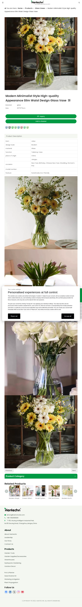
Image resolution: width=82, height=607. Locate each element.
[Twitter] (14, 592)
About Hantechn (10, 534)
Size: (7, 108)
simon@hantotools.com (16, 515)
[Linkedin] (10, 592)
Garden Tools (9, 553)
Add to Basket (41, 121)
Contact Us (8, 544)
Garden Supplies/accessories (15, 556)
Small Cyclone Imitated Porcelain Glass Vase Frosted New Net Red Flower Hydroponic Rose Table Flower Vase (41, 498)
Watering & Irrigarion (12, 579)
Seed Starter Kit (10, 576)
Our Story (7, 541)
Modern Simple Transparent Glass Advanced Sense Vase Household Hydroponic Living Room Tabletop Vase (14, 498)
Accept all (67, 316)
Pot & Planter (9, 572)
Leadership (8, 537)
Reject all (14, 316)
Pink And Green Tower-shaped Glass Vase (54, 498)
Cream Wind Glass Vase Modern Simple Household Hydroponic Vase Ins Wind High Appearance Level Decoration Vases (27, 498)
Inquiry (42, 116)
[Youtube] (22, 592)
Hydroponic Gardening (12, 563)
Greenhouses (9, 560)
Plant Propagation (11, 582)
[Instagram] (18, 592)
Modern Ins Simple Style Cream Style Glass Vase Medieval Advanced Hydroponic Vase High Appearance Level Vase (67, 498)
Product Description (14, 136)
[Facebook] (6, 592)
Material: (9, 105)
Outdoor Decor (10, 566)
